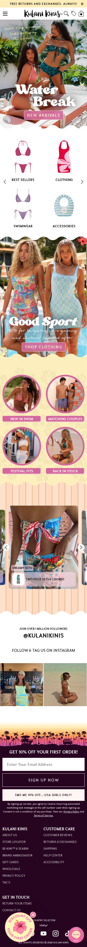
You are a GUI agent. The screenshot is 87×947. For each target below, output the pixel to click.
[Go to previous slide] (4, 182)
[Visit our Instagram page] (55, 933)
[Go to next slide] (82, 182)
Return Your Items (17, 903)
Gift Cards (10, 862)
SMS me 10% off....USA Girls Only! (43, 795)
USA (42, 925)
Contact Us (11, 910)
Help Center (53, 855)
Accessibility (54, 862)
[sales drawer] (73, 13)
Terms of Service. (43, 815)
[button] (20, 927)
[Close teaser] (33, 915)
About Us (9, 835)
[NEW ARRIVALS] (43, 67)
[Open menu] (5, 14)
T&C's (6, 882)
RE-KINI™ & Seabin (15, 848)
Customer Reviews (58, 835)
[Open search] (66, 13)
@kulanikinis (43, 635)
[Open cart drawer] (82, 14)
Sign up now (43, 780)
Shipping (50, 848)
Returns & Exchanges (60, 842)
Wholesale (11, 869)
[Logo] (43, 13)
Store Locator (14, 842)
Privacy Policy (13, 875)
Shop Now (21, 684)
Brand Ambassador (17, 855)
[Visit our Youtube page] (43, 933)
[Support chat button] (76, 934)
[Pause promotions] (82, 3)
